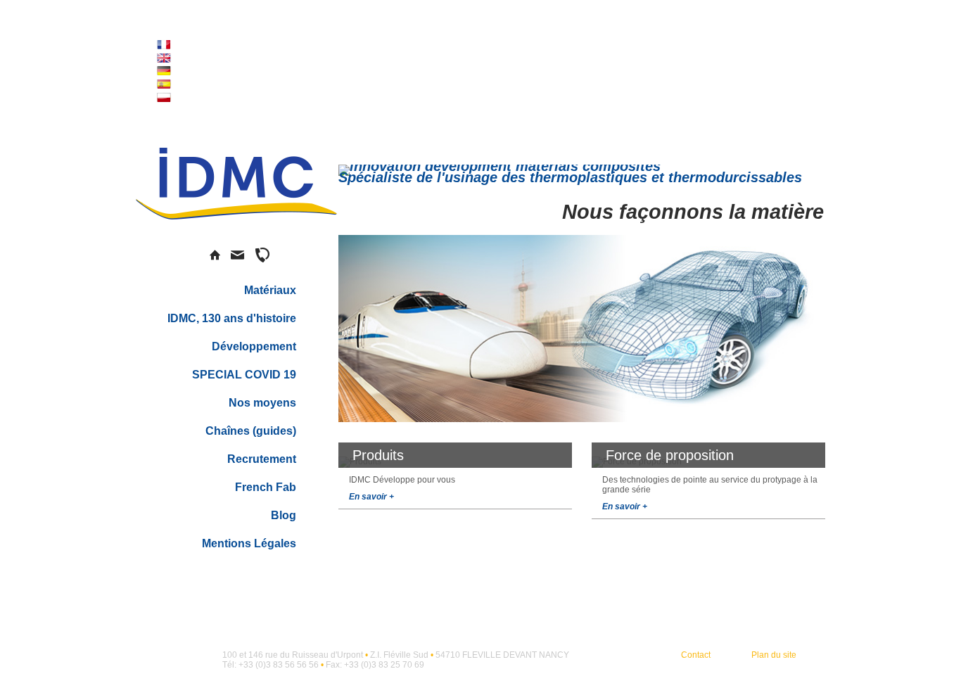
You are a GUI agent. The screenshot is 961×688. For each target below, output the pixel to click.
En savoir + (371, 497)
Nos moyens (262, 403)
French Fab (265, 487)
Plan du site (773, 655)
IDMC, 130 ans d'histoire (231, 318)
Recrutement (261, 459)
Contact (696, 655)
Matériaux (270, 290)
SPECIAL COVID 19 (244, 375)
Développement (254, 346)
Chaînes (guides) (250, 431)
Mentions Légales (249, 543)
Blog (283, 515)
